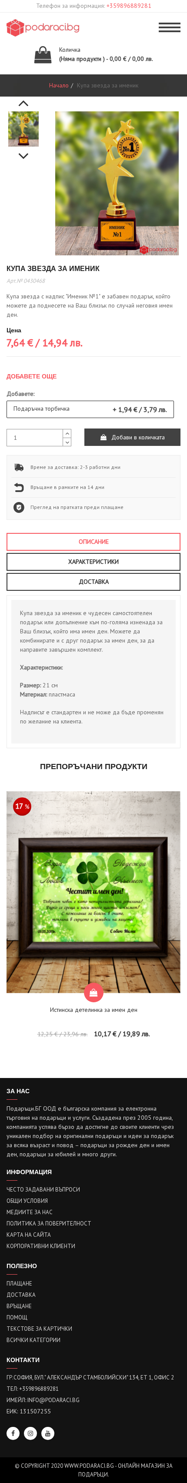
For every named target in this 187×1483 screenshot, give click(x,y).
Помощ (17, 1317)
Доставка (21, 1295)
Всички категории (33, 1340)
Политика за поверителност (49, 1223)
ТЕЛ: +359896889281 (33, 1389)
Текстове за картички (39, 1328)
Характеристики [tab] (93, 562)
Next (23, 151)
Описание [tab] (94, 542)
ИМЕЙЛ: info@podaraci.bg (43, 1400)
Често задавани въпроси (43, 1189)
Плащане (19, 1283)
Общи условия (27, 1201)
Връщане (19, 1306)
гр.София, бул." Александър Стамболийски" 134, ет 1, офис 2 (90, 1377)
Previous (23, 98)
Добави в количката (137, 437)
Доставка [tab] (94, 582)
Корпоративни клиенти (41, 1246)
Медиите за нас (30, 1212)
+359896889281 (129, 6)
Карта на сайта (29, 1235)
